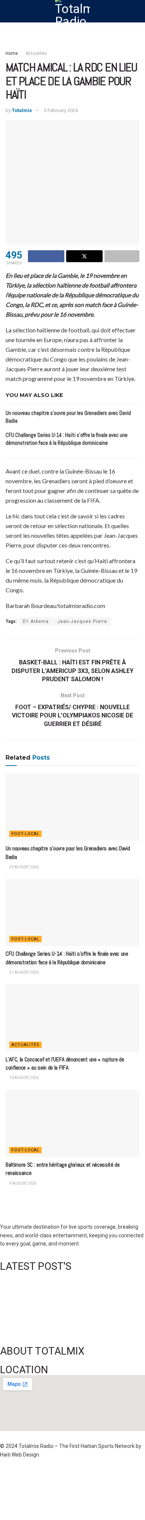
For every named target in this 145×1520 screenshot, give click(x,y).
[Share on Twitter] (84, 256)
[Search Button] (136, 11)
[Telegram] (48, 1497)
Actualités (36, 53)
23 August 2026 (24, 867)
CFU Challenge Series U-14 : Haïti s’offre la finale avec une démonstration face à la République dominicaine (67, 958)
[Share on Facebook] (46, 256)
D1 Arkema (36, 621)
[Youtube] (127, 1476)
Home (12, 53)
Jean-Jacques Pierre (82, 621)
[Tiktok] (29, 1497)
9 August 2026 (22, 1183)
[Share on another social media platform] (121, 256)
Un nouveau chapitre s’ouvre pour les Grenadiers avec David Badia (73, 1275)
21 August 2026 (24, 972)
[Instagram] (108, 1476)
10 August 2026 (24, 1078)
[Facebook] (9, 1476)
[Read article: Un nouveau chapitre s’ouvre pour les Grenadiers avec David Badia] (72, 807)
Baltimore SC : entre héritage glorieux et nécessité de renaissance (73, 1322)
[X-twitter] (88, 1476)
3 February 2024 (61, 110)
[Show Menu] (9, 11)
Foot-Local (25, 833)
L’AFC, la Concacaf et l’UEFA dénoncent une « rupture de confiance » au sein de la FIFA (65, 1063)
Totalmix (22, 110)
